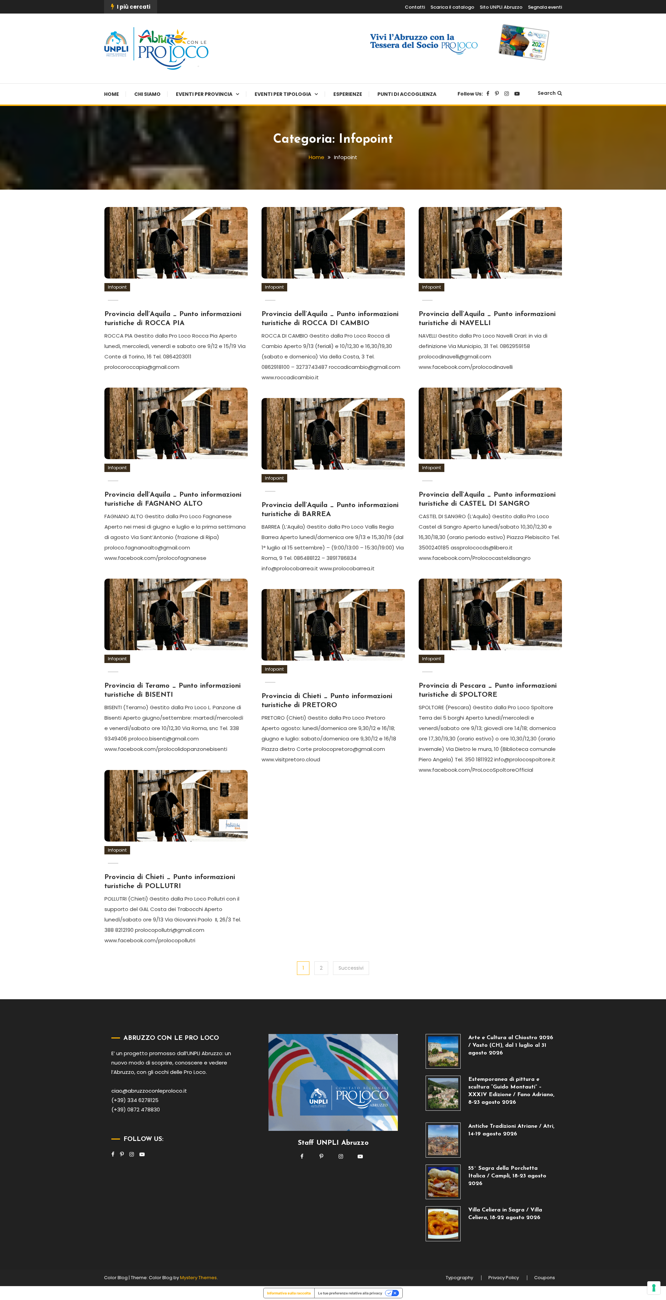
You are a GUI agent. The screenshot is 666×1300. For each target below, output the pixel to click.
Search (547, 93)
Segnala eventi (545, 7)
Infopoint (117, 287)
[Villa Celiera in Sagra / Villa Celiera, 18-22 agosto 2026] (443, 1223)
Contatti (415, 7)
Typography (459, 1277)
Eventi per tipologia (283, 94)
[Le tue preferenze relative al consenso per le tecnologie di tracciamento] (653, 1287)
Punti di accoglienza (406, 94)
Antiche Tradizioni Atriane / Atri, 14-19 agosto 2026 (511, 1130)
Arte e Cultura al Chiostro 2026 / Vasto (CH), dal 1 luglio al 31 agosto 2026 (510, 1045)
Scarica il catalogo (452, 7)
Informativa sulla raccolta (289, 1293)
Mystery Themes (198, 1277)
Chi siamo (147, 94)
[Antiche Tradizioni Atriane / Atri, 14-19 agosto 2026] (443, 1140)
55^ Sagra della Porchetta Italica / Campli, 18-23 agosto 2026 (507, 1176)
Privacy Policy (503, 1277)
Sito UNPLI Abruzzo (501, 7)
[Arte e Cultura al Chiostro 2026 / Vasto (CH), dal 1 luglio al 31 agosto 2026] (443, 1051)
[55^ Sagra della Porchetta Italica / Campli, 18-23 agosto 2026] (443, 1182)
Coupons (544, 1277)
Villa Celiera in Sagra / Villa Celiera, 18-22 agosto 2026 (505, 1213)
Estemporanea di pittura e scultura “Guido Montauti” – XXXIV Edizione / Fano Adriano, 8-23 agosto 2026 (511, 1091)
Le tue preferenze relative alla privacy (350, 1293)
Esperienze (347, 94)
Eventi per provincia (204, 94)
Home (111, 94)
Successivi (351, 967)
